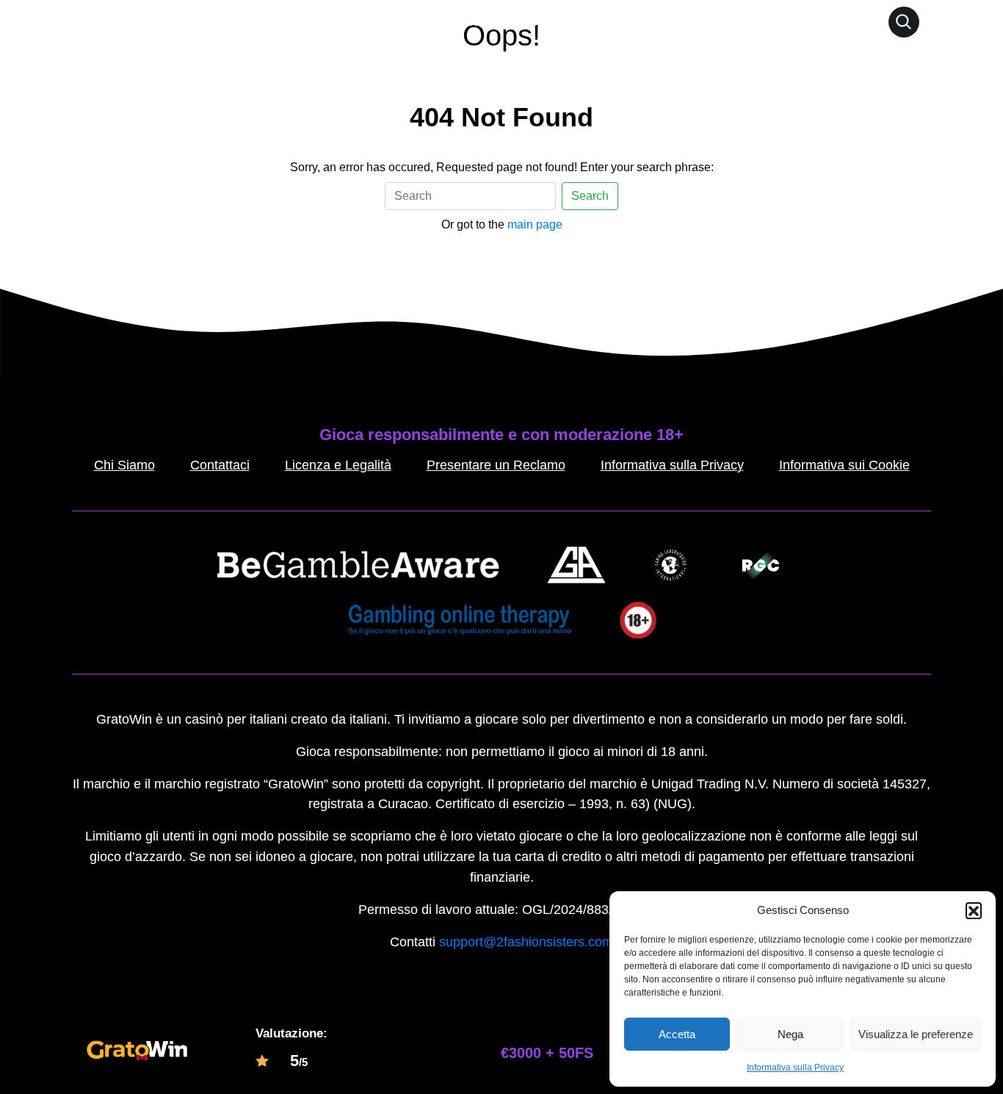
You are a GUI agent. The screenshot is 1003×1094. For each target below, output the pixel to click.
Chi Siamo (124, 465)
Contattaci (220, 465)
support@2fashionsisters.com (526, 942)
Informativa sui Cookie (844, 465)
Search (590, 196)
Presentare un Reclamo (496, 465)
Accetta (677, 1034)
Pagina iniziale (434, 21)
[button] (973, 910)
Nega (790, 1034)
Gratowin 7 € (531, 21)
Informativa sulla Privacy (795, 1067)
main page (534, 224)
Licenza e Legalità (338, 465)
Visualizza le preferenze (915, 1034)
